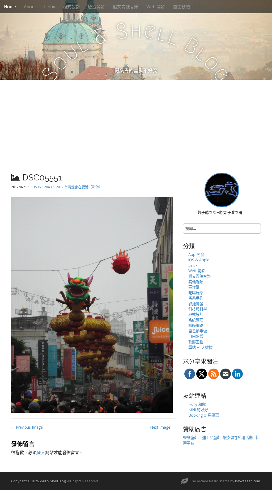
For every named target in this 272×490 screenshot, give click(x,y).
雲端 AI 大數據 (200, 347)
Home (10, 7)
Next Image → (162, 427)
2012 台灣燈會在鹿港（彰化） (79, 186)
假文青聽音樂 (125, 7)
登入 (41, 452)
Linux (49, 7)
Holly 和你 (197, 404)
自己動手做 (197, 330)
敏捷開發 (96, 7)
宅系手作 (195, 298)
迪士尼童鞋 (211, 437)
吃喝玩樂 (195, 292)
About (30, 7)
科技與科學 (197, 309)
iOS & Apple (198, 259)
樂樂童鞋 (190, 437)
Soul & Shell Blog (52, 481)
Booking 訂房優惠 (203, 415)
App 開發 (196, 254)
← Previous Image (27, 427)
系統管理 (195, 320)
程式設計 (71, 7)
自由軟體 (181, 7)
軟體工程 (195, 341)
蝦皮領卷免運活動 (238, 437)
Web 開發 (155, 7)
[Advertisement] (136, 119)
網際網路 (195, 325)
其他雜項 (195, 281)
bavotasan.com (247, 481)
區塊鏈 (193, 287)
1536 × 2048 (42, 186)
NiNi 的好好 (198, 409)
